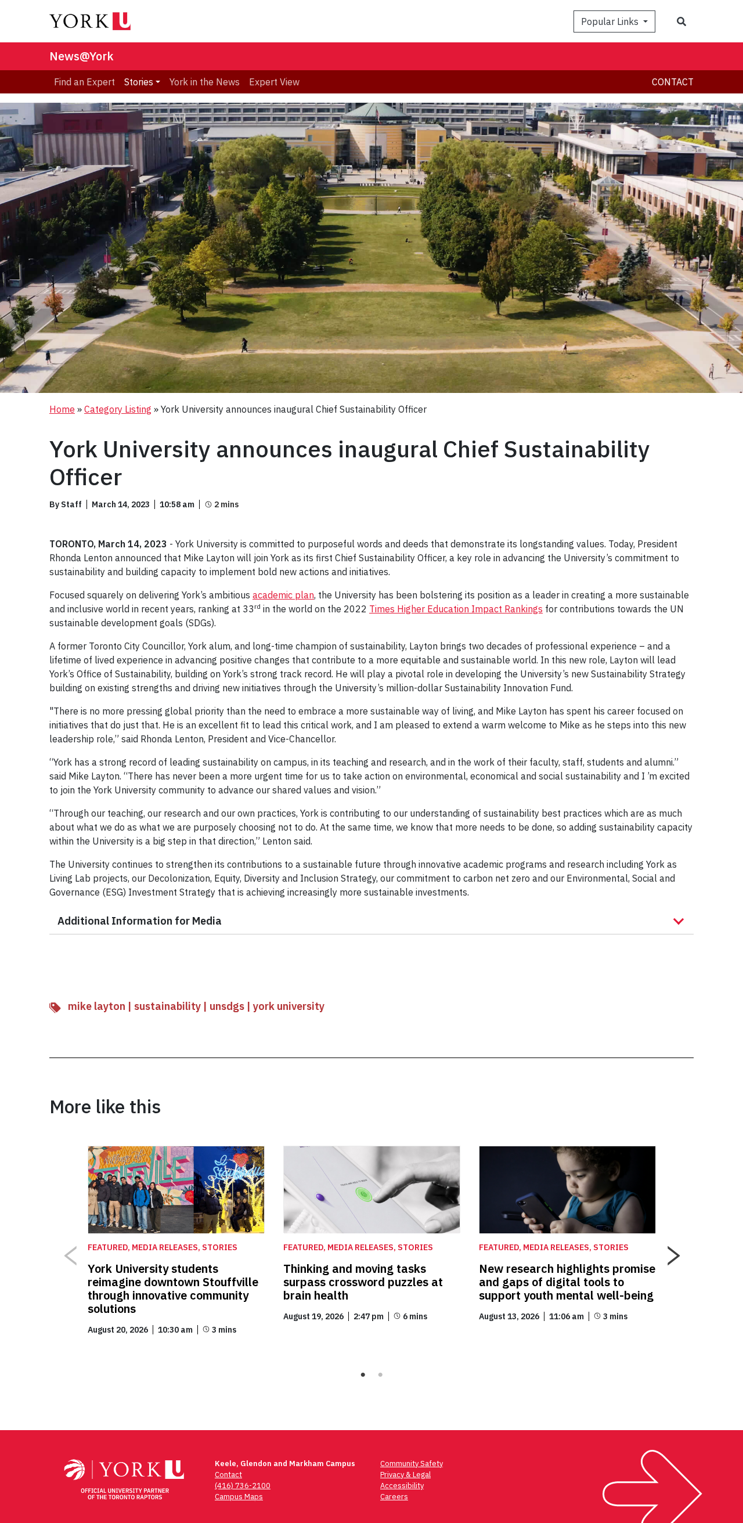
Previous (69, 1251)
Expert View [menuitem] (274, 82)
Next (673, 1251)
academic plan (283, 595)
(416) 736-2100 (242, 1485)
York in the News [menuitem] (204, 82)
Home (62, 409)
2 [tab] (380, 1375)
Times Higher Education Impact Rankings (456, 609)
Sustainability (167, 1006)
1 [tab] (363, 1375)
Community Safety (411, 1463)
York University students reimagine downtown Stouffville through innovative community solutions (173, 1288)
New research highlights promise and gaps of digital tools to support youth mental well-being (567, 1282)
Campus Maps (239, 1497)
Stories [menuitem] (138, 82)
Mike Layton (96, 1006)
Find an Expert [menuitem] (84, 82)
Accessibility (402, 1485)
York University (288, 1006)
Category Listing (118, 409)
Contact (673, 82)
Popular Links (611, 21)
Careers (394, 1497)
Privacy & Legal (405, 1474)
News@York (81, 56)
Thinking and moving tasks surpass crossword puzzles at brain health (363, 1282)
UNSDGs (227, 1006)
